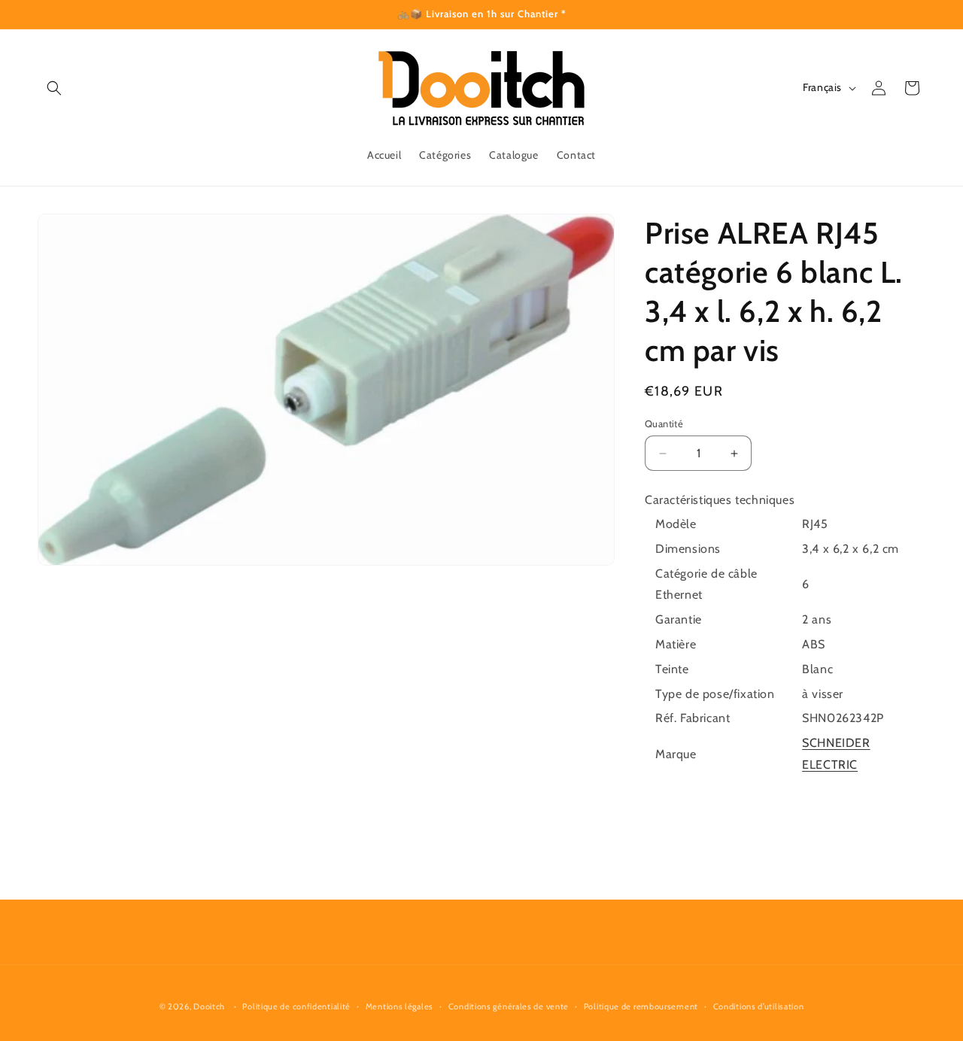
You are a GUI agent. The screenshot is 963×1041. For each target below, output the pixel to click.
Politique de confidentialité (296, 1006)
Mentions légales (399, 1006)
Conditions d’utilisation (758, 1006)
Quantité (664, 423)
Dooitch (209, 1006)
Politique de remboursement (641, 1006)
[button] (54, 88)
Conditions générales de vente (508, 1006)
